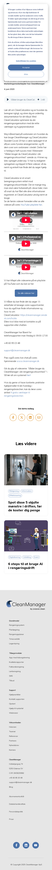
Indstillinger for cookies (26, 61)
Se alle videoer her (26, 293)
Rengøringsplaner (16, 634)
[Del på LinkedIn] (30, 417)
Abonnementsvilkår (16, 796)
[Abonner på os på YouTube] (35, 845)
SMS (11, 676)
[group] (26, 99)
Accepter (26, 67)
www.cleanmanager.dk (28, 361)
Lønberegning (15, 671)
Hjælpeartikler (15, 694)
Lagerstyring (14, 643)
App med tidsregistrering (19, 657)
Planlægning (14, 630)
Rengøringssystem (16, 625)
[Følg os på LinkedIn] (26, 845)
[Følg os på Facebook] (16, 845)
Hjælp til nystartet (16, 708)
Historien (12, 727)
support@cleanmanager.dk (17, 350)
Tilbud (11, 680)
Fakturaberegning (16, 667)
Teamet (12, 731)
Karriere (12, 750)
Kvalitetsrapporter (16, 662)
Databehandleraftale (17, 804)
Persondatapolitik (16, 812)
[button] (7, 99)
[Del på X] (21, 417)
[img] (38, 99)
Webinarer (13, 713)
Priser (11, 819)
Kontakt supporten (16, 699)
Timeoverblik (14, 639)
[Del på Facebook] (13, 417)
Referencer (13, 736)
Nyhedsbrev (14, 745)
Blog (11, 787)
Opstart (12, 704)
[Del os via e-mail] (38, 417)
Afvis (26, 74)
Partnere (12, 741)
